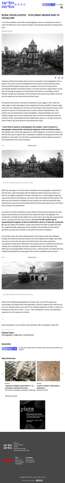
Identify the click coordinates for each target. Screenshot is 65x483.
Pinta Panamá (30, 460)
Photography (7, 335)
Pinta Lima (18, 460)
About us (16, 443)
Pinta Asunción (30, 462)
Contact (16, 447)
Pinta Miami (19, 464)
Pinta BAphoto (19, 462)
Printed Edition (18, 445)
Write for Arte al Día (20, 448)
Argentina (18, 335)
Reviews (7, 383)
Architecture (28, 335)
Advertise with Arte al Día (21, 450)
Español (60, 4)
